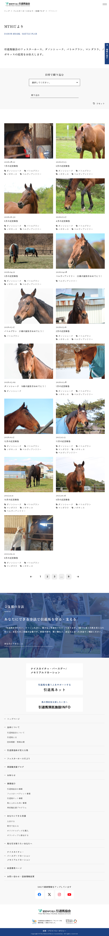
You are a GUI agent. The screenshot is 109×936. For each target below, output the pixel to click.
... (61, 576)
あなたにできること (13, 643)
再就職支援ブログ (15, 766)
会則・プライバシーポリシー (54, 931)
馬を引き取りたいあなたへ (19, 843)
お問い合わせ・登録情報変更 (20, 876)
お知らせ (11, 775)
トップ (7, 11)
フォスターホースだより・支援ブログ (29, 11)
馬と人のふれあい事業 (17, 803)
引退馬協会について (16, 733)
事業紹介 (11, 783)
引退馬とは (12, 737)
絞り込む (35, 95)
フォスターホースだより (18, 758)
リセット (100, 103)
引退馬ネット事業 (15, 798)
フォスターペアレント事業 (19, 794)
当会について (13, 727)
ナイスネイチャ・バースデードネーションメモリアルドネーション (18, 855)
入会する (11, 821)
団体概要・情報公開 (16, 742)
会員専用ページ (14, 868)
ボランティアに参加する (18, 835)
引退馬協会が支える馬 (17, 750)
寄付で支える (13, 826)
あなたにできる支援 (16, 815)
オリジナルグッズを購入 (18, 831)
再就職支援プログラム (17, 808)
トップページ (13, 718)
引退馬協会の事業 (15, 789)
